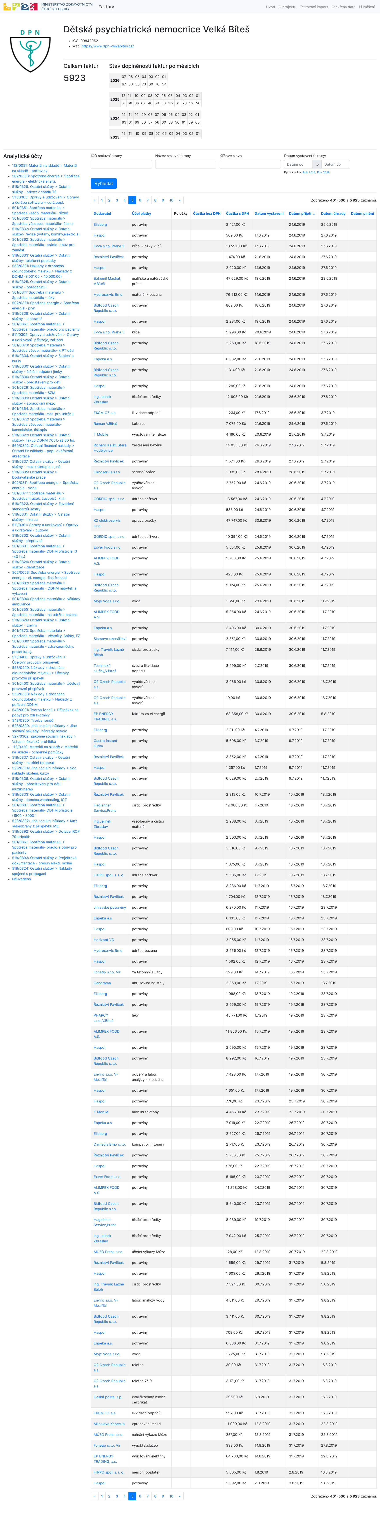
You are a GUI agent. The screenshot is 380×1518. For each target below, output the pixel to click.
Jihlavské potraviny (110, 907)
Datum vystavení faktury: (305, 155)
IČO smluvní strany (106, 155)
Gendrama (102, 983)
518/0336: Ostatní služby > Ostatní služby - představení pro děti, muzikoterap (41, 783)
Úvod (270, 7)
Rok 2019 (323, 172)
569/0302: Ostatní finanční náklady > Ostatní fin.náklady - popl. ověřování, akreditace (43, 450)
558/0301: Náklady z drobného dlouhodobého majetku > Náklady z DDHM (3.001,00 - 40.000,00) (42, 271)
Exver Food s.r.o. (107, 547)
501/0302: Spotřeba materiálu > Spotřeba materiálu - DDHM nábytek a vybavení (44, 588)
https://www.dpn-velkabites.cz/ (108, 46)
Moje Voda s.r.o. (107, 601)
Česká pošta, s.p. (108, 1397)
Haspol (99, 235)
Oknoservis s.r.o (107, 472)
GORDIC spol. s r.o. (109, 499)
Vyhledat (104, 183)
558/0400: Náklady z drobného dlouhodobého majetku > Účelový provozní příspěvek (40, 672)
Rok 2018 (309, 172)
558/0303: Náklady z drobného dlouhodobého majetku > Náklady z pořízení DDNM (42, 699)
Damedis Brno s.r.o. (110, 1144)
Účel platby (141, 213)
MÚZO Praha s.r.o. (108, 1252)
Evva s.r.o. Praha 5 (109, 246)
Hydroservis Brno (108, 294)
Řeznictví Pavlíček (109, 257)
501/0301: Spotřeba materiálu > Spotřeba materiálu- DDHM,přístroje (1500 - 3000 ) (42, 810)
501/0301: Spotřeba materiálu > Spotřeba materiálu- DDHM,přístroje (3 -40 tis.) (44, 551)
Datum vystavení (269, 213)
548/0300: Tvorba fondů (32, 720)
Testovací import (314, 7)
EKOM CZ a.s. (105, 412)
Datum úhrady (333, 213)
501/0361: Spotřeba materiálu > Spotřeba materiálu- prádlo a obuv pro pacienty (44, 847)
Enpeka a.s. (103, 359)
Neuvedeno (21, 879)
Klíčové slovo (231, 155)
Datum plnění (362, 213)
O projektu (287, 7)
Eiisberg (100, 224)
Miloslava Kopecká (109, 1424)
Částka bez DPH (207, 213)
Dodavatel (102, 213)
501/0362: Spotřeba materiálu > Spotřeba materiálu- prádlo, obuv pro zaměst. (43, 244)
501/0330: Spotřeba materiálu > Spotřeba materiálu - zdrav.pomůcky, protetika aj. (43, 646)
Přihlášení (367, 7)
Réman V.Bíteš (105, 423)
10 (171, 200)
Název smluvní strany (173, 155)
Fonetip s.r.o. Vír (107, 972)
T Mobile (101, 434)
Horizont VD (104, 939)
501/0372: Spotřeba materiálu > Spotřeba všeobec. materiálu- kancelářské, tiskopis (38, 424)
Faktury (106, 6)
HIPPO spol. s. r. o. (109, 875)
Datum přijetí (300, 213)
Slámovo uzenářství (110, 638)
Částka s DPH (237, 213)
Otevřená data (343, 7)
